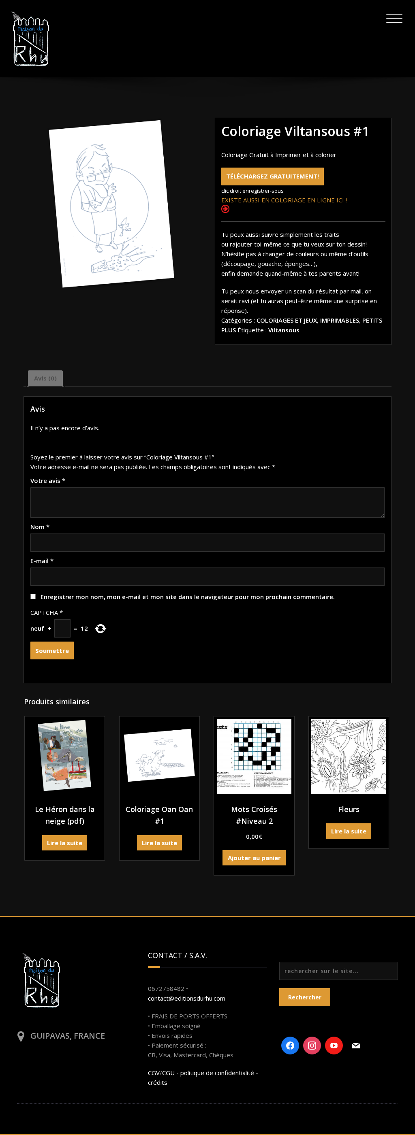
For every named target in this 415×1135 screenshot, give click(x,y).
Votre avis (47, 480)
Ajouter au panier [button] (254, 858)
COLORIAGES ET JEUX (287, 320)
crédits (157, 1082)
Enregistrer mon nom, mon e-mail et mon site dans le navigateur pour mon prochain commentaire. (188, 597)
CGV (154, 1073)
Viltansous (283, 330)
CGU (168, 1073)
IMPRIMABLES (339, 320)
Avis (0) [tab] (45, 378)
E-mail (41, 561)
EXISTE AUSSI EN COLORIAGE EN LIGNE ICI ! (284, 200)
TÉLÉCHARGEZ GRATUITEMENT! (272, 176)
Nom (39, 527)
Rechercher (304, 997)
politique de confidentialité (217, 1073)
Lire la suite (64, 843)
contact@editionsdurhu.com (186, 998)
